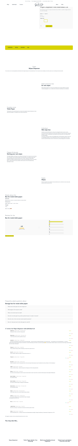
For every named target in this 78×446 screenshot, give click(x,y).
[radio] (42, 21)
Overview (10, 47)
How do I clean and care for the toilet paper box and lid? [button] (19, 322)
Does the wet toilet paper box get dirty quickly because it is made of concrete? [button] (23, 315)
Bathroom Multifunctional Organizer (47, 440)
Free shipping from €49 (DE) (36, 1)
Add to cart (48, 26)
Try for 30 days (27, 1)
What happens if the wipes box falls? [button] (15, 309)
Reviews (23, 47)
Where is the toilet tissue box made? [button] (15, 312)
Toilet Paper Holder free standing (30, 440)
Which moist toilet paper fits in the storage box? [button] (17, 306)
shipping (43, 16)
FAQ (28, 47)
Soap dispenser (13, 440)
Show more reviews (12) (9, 235)
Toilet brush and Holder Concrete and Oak (65, 440)
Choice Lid (42, 18)
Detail (16, 47)
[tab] (39, 306)
